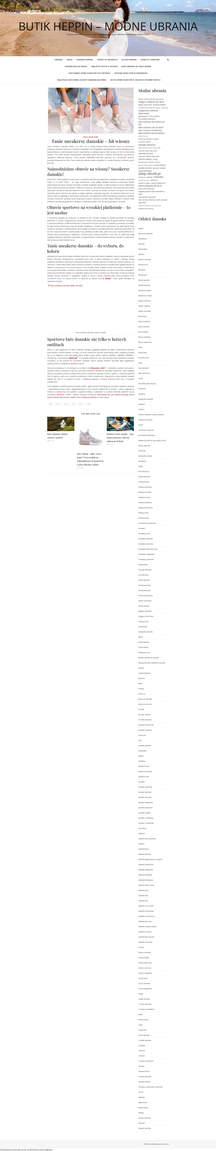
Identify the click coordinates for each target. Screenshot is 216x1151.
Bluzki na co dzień (145, 295)
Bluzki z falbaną (144, 306)
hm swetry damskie (146, 119)
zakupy (141, 1113)
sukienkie (158, 177)
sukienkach (141, 177)
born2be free (143, 357)
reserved (142, 735)
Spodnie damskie (144, 792)
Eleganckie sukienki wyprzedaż (148, 112)
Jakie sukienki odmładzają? (150, 130)
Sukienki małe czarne (146, 885)
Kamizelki (142, 451)
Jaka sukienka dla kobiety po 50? (151, 123)
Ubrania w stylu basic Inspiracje (150, 1087)
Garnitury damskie (145, 420)
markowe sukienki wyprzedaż (147, 151)
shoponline (142, 751)
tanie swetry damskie (146, 189)
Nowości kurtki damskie (145, 165)
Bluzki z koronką (144, 311)
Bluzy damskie (143, 326)
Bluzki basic (142, 275)
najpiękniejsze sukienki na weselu (149, 162)
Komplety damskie (145, 539)
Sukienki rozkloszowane (147, 926)
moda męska (143, 647)
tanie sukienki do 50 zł (150, 185)
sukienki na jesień (143, 180)
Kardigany (142, 461)
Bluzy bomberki (144, 321)
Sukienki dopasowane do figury (150, 859)
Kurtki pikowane (144, 590)
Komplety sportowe (146, 559)
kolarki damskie (144, 476)
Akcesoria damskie (145, 233)
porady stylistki (145, 168)
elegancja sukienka (89, 397)
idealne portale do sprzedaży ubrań (152, 440)
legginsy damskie (145, 611)
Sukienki (141, 844)
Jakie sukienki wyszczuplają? (151, 133)
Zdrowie (141, 1123)
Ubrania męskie (144, 1082)
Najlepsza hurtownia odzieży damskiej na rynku (81, 80)
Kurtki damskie (144, 580)
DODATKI (142, 389)
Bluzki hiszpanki (144, 285)
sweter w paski (144, 183)
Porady (141, 709)
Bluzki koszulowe (144, 290)
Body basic (142, 352)
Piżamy (141, 688)
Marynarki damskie (145, 632)
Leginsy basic (143, 621)
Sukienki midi (143, 895)
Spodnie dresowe (145, 797)
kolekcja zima (143, 513)
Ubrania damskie (144, 1076)
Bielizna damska (144, 259)
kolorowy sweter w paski (148, 139)
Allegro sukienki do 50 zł (151, 102)
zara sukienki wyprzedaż (147, 197)
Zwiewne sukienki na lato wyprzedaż (149, 205)
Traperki (141, 1045)
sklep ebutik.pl (149, 173)
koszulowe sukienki (144, 142)
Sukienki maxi (143, 890)
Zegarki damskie (144, 1128)
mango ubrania (146, 144)
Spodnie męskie (144, 813)
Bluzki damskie (129, 59)
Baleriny (141, 244)
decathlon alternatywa (147, 383)
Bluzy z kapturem (145, 342)
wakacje (141, 1097)
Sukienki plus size (145, 921)
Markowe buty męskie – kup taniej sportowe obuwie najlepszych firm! (120, 438)
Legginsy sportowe (145, 616)
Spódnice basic (144, 766)
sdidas (89, 404)
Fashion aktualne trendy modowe (151, 414)
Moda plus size (144, 652)
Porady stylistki (144, 714)
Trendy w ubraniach (107, 59)
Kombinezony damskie (147, 523)
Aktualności (142, 239)
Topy (140, 1025)
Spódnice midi (143, 776)
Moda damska (143, 642)
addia (50, 404)
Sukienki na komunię (145, 911)
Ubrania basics (144, 1071)
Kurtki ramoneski (144, 601)
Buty (140, 363)
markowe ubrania (145, 153)
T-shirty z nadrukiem (146, 1009)
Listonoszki (142, 626)
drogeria (141, 394)
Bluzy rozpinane (144, 337)
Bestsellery (142, 249)
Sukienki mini (143, 901)
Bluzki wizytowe (144, 301)
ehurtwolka (164, 108)
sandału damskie (144, 745)
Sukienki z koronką (145, 942)
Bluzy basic (142, 316)
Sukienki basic (143, 849)
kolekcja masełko (144, 492)
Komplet (141, 528)
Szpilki (140, 994)
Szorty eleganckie (145, 988)
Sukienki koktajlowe (145, 880)
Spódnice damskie (145, 771)
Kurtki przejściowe (145, 595)
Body (140, 347)
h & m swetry (154, 116)
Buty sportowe (90, 137)
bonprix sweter (159, 104)
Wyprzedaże (143, 1107)
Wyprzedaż (142, 1102)
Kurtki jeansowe (144, 585)
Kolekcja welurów (145, 502)
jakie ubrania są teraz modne (136, 66)
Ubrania (59, 59)
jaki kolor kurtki (143, 136)
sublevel (141, 833)
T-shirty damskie (144, 1004)
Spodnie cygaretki (145, 787)
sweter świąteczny (158, 183)
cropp (140, 378)
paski (140, 683)
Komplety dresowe (150, 59)
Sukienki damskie (84, 59)
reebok (80, 404)
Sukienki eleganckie (145, 869)
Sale (140, 740)
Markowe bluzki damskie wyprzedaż (149, 148)
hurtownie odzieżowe (146, 435)
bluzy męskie (143, 332)
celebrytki (90, 157)
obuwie (141, 668)
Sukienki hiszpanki (145, 875)
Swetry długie (143, 957)
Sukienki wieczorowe (146, 937)
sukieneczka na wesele (76, 66)
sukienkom (60, 394)
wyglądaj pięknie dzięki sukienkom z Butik (151, 192)
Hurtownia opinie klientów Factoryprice (89, 73)
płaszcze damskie (145, 699)
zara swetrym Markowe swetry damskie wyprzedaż (152, 201)
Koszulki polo (143, 575)
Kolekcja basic (143, 482)
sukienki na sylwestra (146, 916)
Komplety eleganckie (146, 554)
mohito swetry (145, 159)
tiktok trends (143, 1019)
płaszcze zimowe (145, 704)
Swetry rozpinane (145, 973)
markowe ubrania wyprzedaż (148, 156)
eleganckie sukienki (145, 399)
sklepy (140, 756)
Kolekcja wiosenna (145, 507)
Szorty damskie (144, 983)
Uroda (140, 1092)
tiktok (140, 1014)
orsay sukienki (160, 165)
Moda (69, 59)
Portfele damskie (145, 720)
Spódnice (141, 761)
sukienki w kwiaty (145, 932)
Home (140, 425)
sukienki (149, 177)
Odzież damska (144, 673)
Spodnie (141, 782)
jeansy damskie (144, 445)
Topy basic (142, 1030)
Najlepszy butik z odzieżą (104, 66)
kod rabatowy (143, 471)
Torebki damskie (144, 1040)
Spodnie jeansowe (145, 807)
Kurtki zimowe (143, 606)
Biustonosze (143, 264)
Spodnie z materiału (146, 823)
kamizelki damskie (145, 456)
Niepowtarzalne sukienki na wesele (151, 663)
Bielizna (141, 254)
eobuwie (141, 404)
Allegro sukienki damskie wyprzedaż (150, 99)
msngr (155, 159)
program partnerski (145, 725)
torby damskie (144, 1035)
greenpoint (143, 116)
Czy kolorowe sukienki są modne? (149, 108)
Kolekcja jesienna (145, 487)
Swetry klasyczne (145, 963)
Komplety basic (144, 533)
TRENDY (141, 1050)
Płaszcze (141, 694)
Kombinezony (143, 518)
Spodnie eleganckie (145, 802)
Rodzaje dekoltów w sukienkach (131, 73)
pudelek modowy (145, 730)
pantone (141, 678)
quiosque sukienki (159, 168)
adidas (58, 404)
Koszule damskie (144, 570)
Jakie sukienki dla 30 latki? (150, 127)
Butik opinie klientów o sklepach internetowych (135, 80)
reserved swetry (145, 171)
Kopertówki (142, 564)
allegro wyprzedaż (145, 105)
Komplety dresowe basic (148, 549)
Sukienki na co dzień (146, 906)
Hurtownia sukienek (146, 430)
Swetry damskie (144, 952)
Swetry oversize (144, 968)
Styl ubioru (142, 828)
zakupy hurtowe (144, 1118)
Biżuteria (141, 270)
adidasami (73, 358)
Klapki (140, 466)
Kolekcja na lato (144, 497)
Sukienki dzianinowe (145, 864)
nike (73, 404)
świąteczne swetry (145, 208)
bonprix (66, 404)
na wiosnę (125, 149)
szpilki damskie (144, 999)
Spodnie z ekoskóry (145, 818)
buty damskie (143, 368)
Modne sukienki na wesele (148, 657)
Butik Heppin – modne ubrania (108, 26)
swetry (141, 947)
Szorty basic (143, 978)
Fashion (141, 409)
